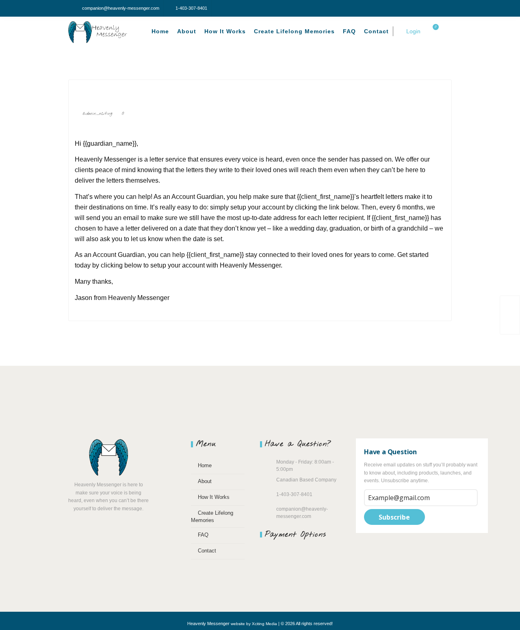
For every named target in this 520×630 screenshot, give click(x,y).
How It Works (225, 31)
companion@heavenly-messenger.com (120, 8)
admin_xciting (97, 113)
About (186, 31)
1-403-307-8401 (191, 8)
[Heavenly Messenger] (99, 32)
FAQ (349, 31)
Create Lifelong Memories (294, 31)
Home (160, 31)
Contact (376, 31)
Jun (89, 129)
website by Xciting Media (254, 623)
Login (412, 31)
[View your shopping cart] (431, 31)
